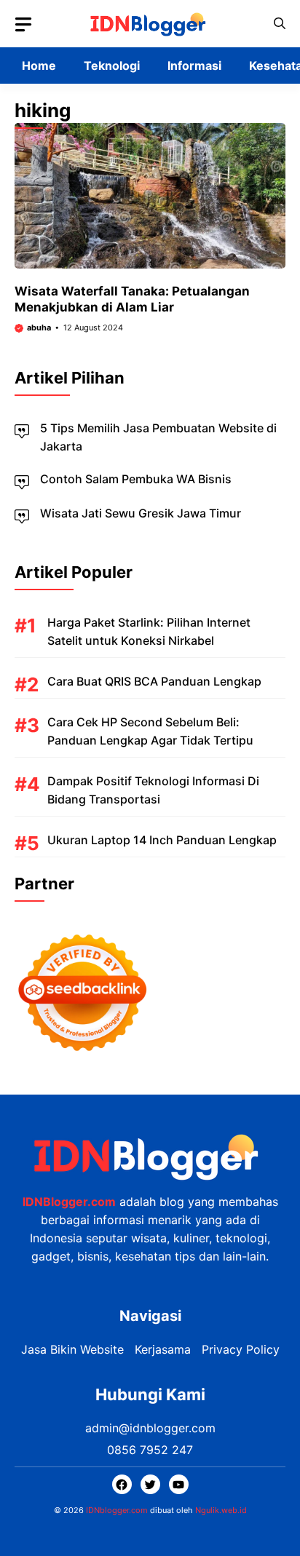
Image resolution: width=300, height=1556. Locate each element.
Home (39, 65)
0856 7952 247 (150, 1449)
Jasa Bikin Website (72, 1349)
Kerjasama (163, 1349)
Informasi (194, 65)
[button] (279, 24)
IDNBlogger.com (69, 1201)
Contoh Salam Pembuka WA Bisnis (136, 479)
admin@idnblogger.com (150, 1428)
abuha (39, 327)
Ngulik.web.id (221, 1510)
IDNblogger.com (117, 1510)
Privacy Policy (241, 1349)
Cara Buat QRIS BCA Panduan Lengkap (154, 681)
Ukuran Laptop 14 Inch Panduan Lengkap (162, 840)
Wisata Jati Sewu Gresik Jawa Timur (140, 513)
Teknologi (112, 65)
